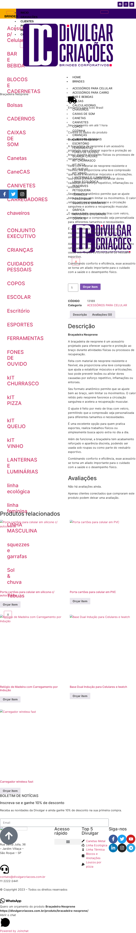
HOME (76, 77)
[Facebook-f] (4, 194)
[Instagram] (22, 194)
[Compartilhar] (132, 4)
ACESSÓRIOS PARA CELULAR (107, 305)
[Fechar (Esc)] (124, 4)
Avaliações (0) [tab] (102, 314)
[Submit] (122, 823)
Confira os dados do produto (87, 132)
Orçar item (90, 287)
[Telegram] (130, 847)
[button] (68, 921)
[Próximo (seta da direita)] (130, 466)
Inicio (25, 12)
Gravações (29, 17)
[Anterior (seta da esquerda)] (6, 466)
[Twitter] (13, 194)
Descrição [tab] (80, 314)
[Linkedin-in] (113, 847)
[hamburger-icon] (10, 12)
